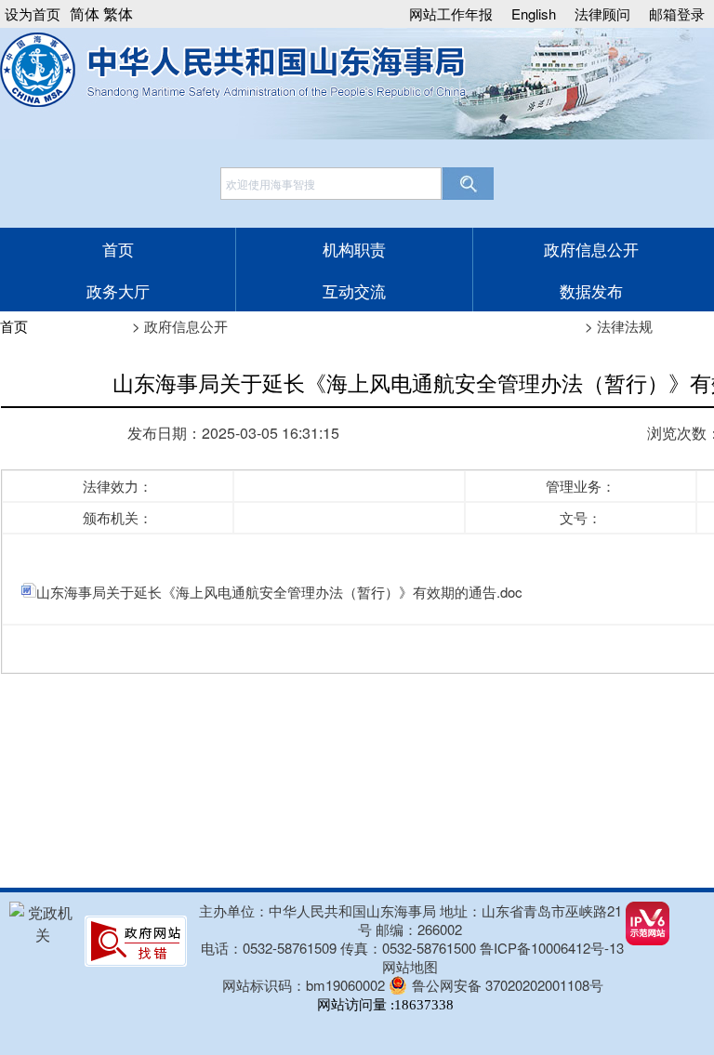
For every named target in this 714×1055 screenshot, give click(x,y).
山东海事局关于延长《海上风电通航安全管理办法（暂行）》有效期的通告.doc (279, 591)
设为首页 (32, 13)
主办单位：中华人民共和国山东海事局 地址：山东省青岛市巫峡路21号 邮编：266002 (410, 920)
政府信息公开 (591, 248)
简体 (84, 13)
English (533, 13)
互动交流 (354, 290)
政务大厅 (118, 290)
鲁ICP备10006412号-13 (552, 948)
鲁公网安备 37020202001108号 (507, 985)
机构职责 (354, 248)
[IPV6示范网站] (647, 939)
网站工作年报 (451, 13)
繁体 (118, 13)
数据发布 (591, 290)
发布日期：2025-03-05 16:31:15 (233, 432)
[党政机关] (42, 934)
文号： (581, 517)
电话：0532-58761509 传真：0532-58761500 (340, 947)
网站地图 (410, 966)
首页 (118, 248)
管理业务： (580, 485)
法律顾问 (602, 13)
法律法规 (625, 326)
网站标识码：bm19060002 (303, 985)
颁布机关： (117, 517)
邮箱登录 (677, 13)
